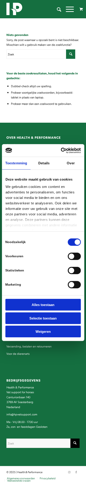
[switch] (74, 256)
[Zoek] (56, 9)
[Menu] (67, 9)
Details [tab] (44, 163)
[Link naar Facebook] (76, 472)
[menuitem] (56, 9)
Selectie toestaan (43, 318)
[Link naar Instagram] (69, 472)
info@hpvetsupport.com (21, 414)
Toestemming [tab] (16, 163)
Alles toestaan (43, 305)
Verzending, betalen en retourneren (29, 346)
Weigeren (43, 331)
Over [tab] (71, 163)
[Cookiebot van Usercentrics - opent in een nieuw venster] (61, 150)
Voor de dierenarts (18, 353)
